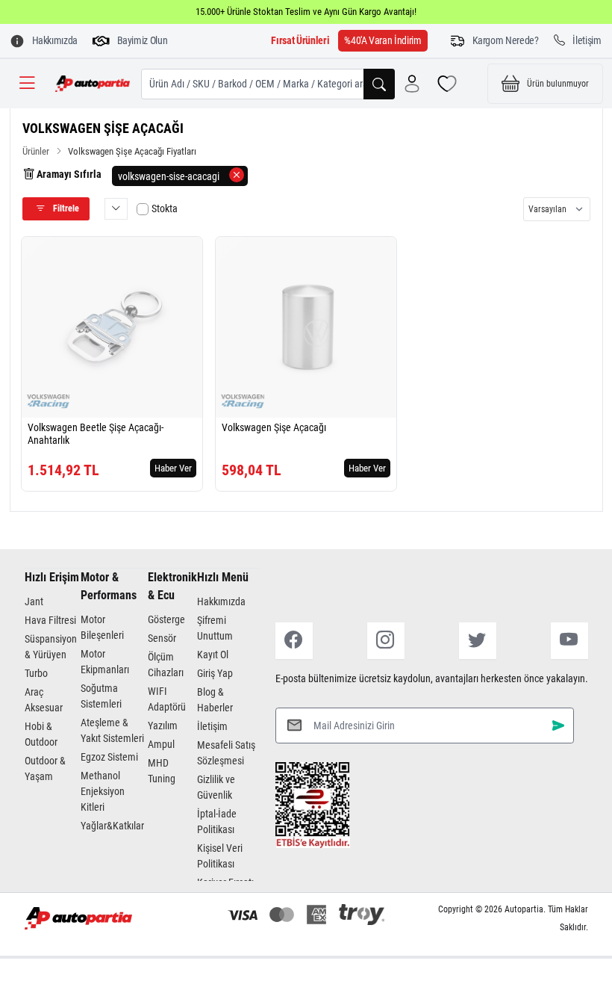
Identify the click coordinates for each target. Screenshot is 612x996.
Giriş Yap (215, 673)
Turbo (36, 673)
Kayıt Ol (212, 655)
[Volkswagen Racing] (48, 401)
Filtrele (65, 208)
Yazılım (163, 725)
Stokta (165, 208)
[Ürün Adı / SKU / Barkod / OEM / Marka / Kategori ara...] (379, 84)
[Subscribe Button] (558, 725)
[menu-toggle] (27, 84)
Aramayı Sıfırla (68, 174)
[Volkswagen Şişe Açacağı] (306, 327)
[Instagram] (386, 640)
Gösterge (166, 619)
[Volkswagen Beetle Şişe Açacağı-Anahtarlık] (112, 327)
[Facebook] (294, 640)
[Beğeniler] (447, 83)
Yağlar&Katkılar (112, 826)
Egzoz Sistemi (109, 757)
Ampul (161, 744)
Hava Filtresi (50, 620)
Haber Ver (173, 468)
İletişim (212, 726)
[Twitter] (477, 640)
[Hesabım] (412, 83)
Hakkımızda (221, 601)
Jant (34, 601)
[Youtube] (569, 640)
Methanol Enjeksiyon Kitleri (103, 791)
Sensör (162, 638)
